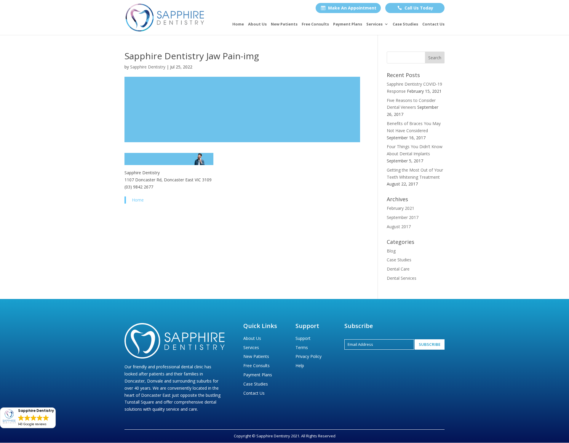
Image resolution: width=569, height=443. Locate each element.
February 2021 (400, 208)
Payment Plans (347, 24)
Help (299, 365)
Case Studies (405, 24)
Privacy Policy (308, 356)
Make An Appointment (348, 8)
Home (238, 24)
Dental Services (401, 278)
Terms (301, 347)
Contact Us (433, 24)
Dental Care (398, 269)
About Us (257, 24)
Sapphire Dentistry (147, 67)
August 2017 (399, 226)
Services (374, 24)
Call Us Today (415, 8)
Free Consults (315, 24)
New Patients (284, 24)
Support (303, 338)
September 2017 (402, 217)
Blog (391, 251)
